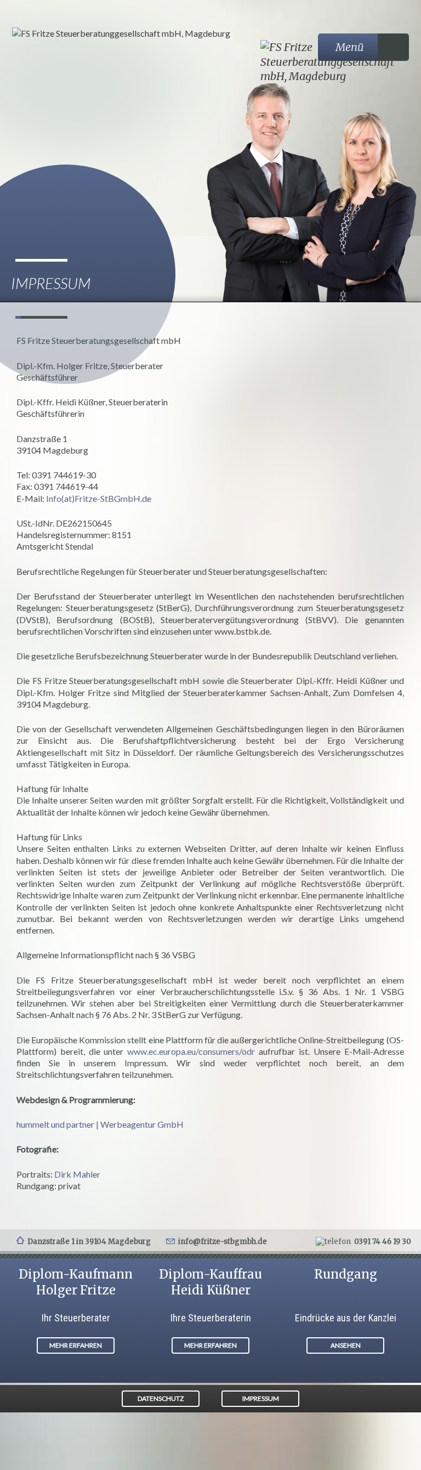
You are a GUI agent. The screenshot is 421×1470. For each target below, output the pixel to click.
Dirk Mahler (77, 1174)
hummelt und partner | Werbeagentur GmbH (100, 1124)
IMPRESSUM (260, 1398)
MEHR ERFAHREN (75, 1345)
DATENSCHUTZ (161, 1398)
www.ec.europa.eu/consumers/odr (191, 1051)
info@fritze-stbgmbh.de (222, 1241)
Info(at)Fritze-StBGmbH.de (98, 498)
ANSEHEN (346, 1345)
